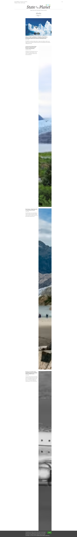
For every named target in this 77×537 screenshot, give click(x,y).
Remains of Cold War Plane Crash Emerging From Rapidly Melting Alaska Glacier (31, 372)
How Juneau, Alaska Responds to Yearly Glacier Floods (31, 210)
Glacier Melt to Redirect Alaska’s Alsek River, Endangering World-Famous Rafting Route (36, 37)
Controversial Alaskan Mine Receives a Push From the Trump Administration (30, 47)
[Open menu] (62, 1)
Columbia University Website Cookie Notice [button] (43, 535)
